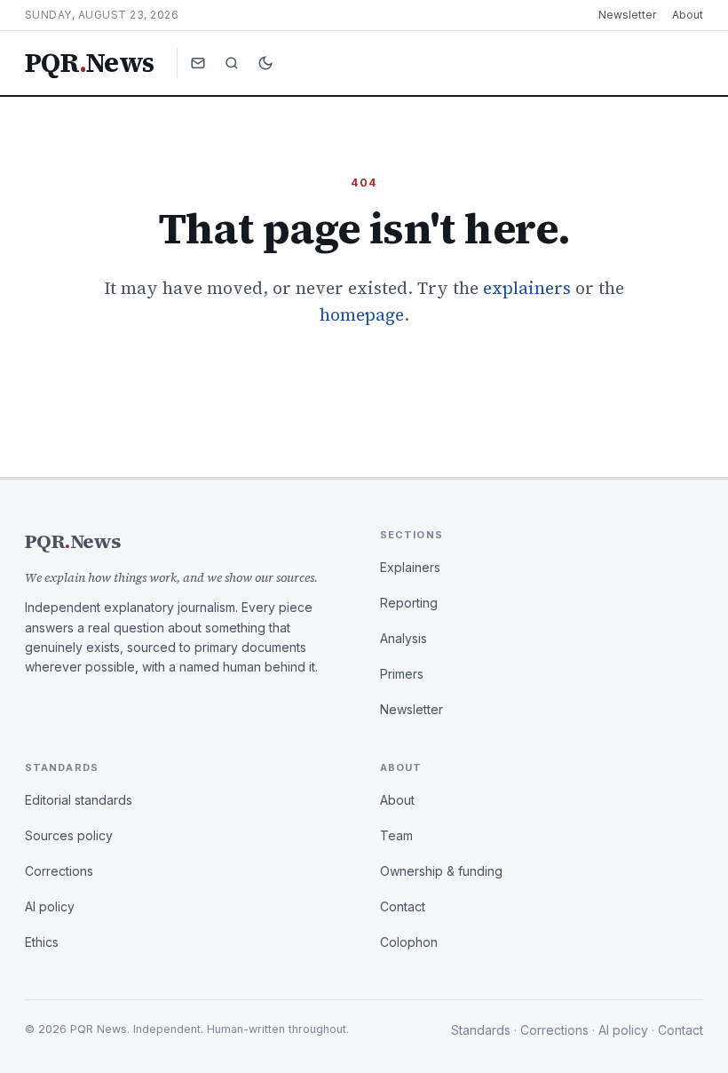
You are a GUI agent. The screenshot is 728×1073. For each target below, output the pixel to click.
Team (396, 835)
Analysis (403, 638)
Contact (402, 906)
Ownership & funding (441, 870)
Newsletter (627, 14)
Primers (401, 673)
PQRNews (89, 63)
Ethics (42, 942)
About (687, 14)
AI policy (50, 906)
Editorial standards (78, 799)
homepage (362, 314)
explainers (527, 287)
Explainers (410, 567)
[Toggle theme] (265, 63)
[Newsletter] (198, 63)
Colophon (409, 942)
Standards (480, 1029)
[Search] (232, 63)
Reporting (409, 602)
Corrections (59, 870)
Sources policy (69, 835)
